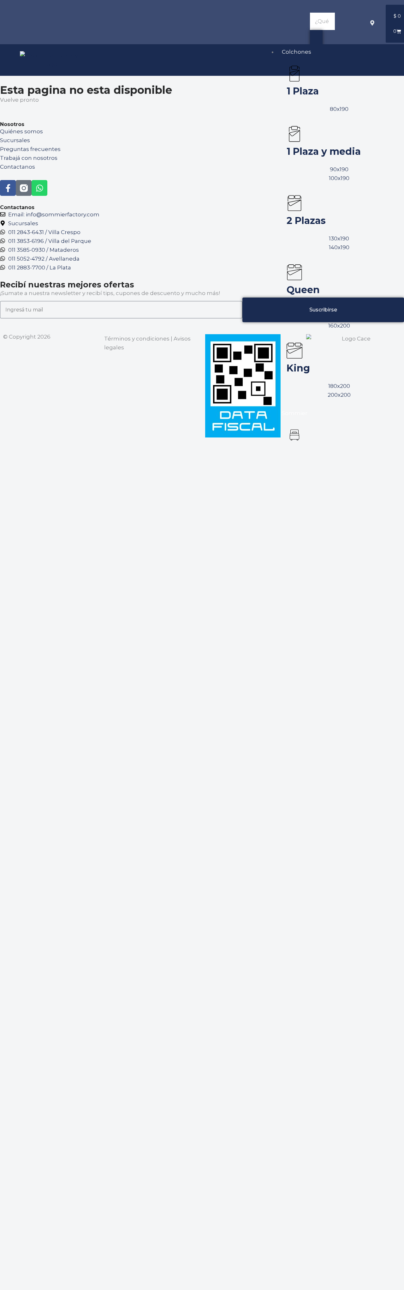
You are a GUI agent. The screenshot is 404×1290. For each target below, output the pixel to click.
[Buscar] (316, 38)
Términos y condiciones (136, 338)
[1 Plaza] (294, 73)
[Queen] (294, 272)
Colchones (296, 52)
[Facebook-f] (8, 188)
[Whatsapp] (39, 188)
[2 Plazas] (294, 203)
